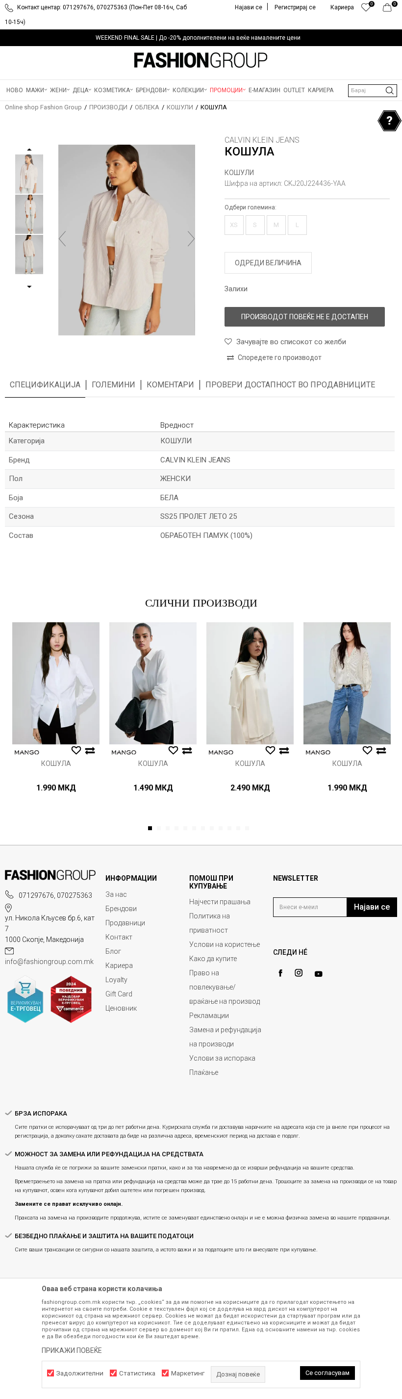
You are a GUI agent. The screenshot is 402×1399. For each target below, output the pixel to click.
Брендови (121, 909)
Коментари (170, 384)
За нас (116, 894)
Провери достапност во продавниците (290, 384)
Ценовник (121, 1008)
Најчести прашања (220, 902)
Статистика (137, 1373)
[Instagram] (298, 973)
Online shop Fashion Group (43, 107)
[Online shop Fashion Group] (201, 60)
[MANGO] (27, 752)
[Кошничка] (390, 9)
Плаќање (203, 1072)
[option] (201, 37)
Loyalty (116, 980)
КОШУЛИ (180, 107)
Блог (113, 951)
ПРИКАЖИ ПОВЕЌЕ (72, 1350)
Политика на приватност (209, 923)
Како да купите (213, 959)
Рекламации (209, 1015)
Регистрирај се (295, 7)
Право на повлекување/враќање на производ (224, 987)
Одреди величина (268, 263)
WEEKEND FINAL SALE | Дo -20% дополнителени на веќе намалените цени (198, 37)
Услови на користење (224, 944)
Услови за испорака (222, 1058)
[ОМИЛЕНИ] (366, 9)
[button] (372, 90)
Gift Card (118, 994)
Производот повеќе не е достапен (304, 317)
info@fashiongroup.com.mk (49, 962)
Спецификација (45, 384)
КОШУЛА (56, 763)
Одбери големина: (250, 207)
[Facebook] (280, 973)
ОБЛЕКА (147, 107)
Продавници (125, 923)
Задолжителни (79, 1373)
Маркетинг (187, 1373)
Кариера (119, 965)
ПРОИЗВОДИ (108, 107)
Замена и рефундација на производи (225, 1037)
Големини (113, 384)
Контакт (118, 937)
